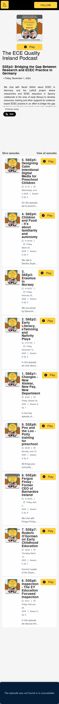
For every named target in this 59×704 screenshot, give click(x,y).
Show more (13, 109)
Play (32, 47)
